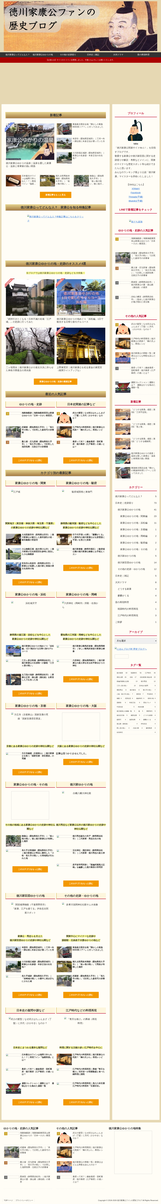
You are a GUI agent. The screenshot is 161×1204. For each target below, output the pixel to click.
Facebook (136, 192)
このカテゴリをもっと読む (30, 460)
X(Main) (136, 188)
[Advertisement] (80, 83)
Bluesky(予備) (136, 201)
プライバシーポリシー (24, 1200)
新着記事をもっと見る (56, 195)
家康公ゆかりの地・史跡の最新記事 (55, 381)
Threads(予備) (136, 197)
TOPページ (8, 1200)
